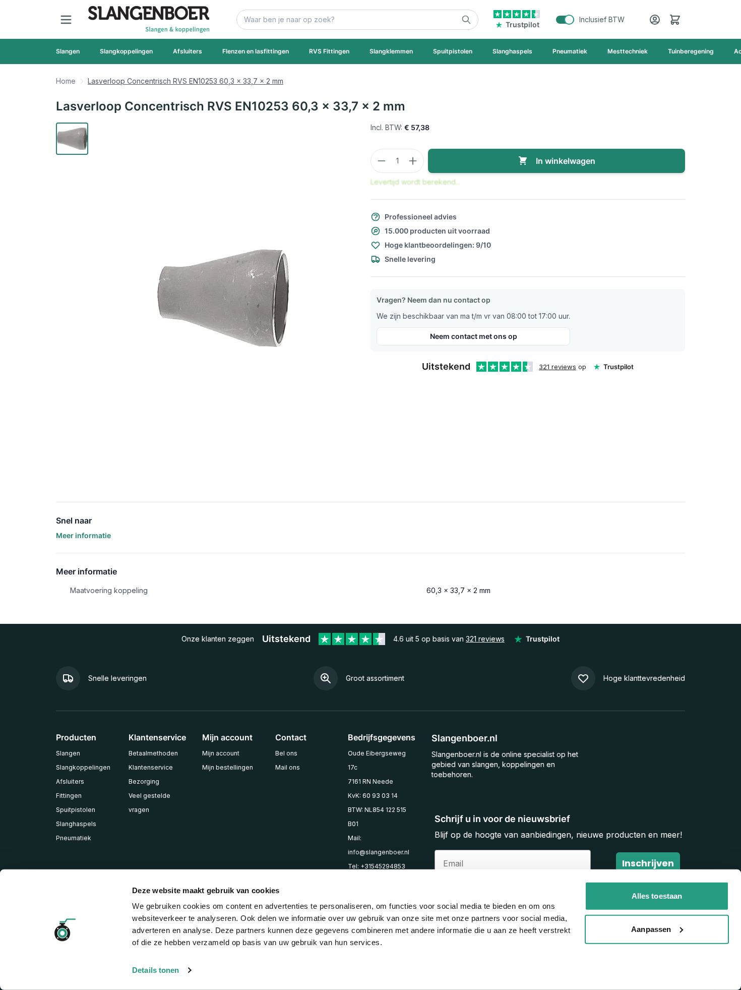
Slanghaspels (76, 824)
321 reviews (557, 367)
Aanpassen (651, 928)
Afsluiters (70, 781)
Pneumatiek (73, 838)
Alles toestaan (657, 896)
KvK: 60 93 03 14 (373, 795)
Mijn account (220, 753)
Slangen (68, 753)
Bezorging (144, 781)
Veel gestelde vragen (149, 802)
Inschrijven (648, 863)
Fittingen (69, 795)
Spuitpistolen (75, 809)
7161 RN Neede (370, 781)
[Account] (655, 20)
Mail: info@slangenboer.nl (378, 845)
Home (66, 81)
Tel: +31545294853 (376, 866)
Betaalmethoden (153, 753)
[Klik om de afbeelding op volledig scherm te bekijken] (223, 298)
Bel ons (286, 753)
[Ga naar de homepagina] (148, 19)
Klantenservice (151, 767)
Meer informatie (83, 535)
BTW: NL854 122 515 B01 (377, 817)
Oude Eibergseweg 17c (377, 760)
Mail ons (287, 767)
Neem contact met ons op (473, 336)
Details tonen (155, 970)
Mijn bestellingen (227, 767)
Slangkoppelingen (83, 767)
